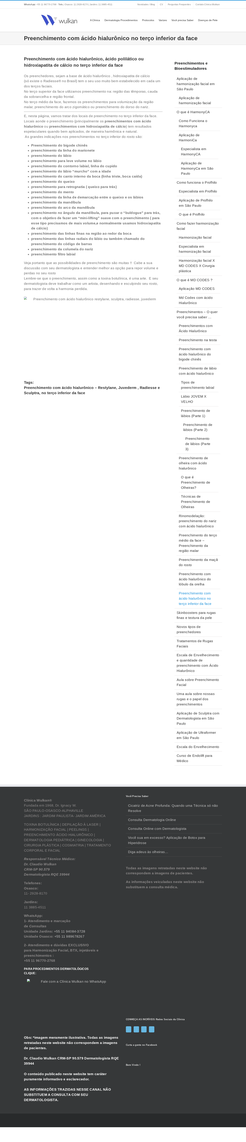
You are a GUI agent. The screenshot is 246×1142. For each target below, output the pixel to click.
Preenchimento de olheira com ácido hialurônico (193, 463)
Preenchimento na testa (198, 340)
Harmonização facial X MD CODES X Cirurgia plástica (197, 266)
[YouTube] (144, 1029)
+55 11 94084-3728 (69, 931)
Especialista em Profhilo (198, 191)
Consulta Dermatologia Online (152, 820)
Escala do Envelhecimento (198, 747)
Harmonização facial (195, 237)
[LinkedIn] (151, 1029)
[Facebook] (128, 1029)
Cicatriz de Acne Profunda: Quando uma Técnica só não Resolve (173, 808)
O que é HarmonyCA (193, 112)
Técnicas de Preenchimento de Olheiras (195, 502)
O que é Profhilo (192, 214)
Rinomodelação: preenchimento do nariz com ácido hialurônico (197, 521)
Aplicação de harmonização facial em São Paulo (196, 84)
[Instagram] (136, 1029)
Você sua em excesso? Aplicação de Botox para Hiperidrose (166, 840)
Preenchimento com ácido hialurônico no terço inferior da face (195, 598)
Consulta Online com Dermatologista (157, 829)
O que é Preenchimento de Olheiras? (195, 482)
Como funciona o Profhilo (197, 182)
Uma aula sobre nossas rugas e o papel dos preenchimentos (196, 699)
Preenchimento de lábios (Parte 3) (198, 444)
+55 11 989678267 (69, 936)
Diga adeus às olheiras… (148, 852)
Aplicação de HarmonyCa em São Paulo (197, 168)
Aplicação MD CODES (197, 289)
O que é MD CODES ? (195, 280)
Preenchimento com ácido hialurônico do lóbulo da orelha (195, 579)
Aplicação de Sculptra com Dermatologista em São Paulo (198, 718)
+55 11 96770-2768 (40, 4)
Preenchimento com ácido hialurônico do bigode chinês (195, 354)
